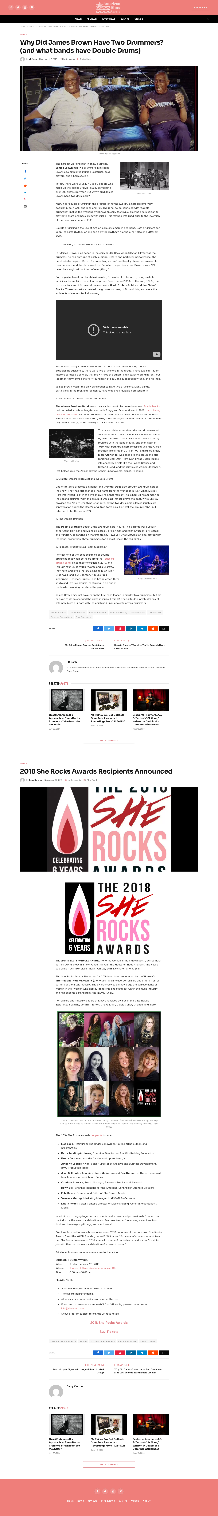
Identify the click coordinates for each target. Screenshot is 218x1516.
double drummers (97, 612)
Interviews (108, 1501)
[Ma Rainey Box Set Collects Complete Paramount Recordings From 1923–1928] (109, 700)
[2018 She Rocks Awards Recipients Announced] (109, 829)
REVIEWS (92, 19)
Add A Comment (109, 740)
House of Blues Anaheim (103, 1341)
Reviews (92, 1501)
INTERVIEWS (109, 19)
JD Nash (33, 59)
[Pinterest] (25, 199)
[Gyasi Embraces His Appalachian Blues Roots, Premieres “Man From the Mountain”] (67, 700)
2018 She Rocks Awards (109, 1323)
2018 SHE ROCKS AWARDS (63, 1341)
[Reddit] (25, 185)
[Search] (208, 19)
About (147, 1501)
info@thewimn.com (72, 1308)
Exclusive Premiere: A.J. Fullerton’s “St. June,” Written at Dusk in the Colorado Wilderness (147, 719)
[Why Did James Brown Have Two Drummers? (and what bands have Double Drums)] (109, 108)
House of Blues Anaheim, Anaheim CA (93, 1268)
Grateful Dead (138, 612)
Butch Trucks (152, 406)
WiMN (153, 1341)
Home (70, 1501)
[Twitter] (25, 178)
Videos (135, 1501)
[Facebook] (25, 171)
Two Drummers (83, 617)
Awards (83, 1341)
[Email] (25, 206)
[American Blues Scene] (109, 7)
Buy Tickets (109, 1332)
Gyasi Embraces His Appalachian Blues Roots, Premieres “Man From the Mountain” (64, 719)
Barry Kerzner (35, 780)
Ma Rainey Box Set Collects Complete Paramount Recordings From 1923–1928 (108, 718)
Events (123, 1501)
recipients (96, 1135)
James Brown (155, 612)
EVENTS (125, 19)
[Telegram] (25, 192)
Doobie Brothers (78, 612)
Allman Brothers (58, 612)
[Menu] (10, 19)
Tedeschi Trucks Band (61, 617)
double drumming (118, 612)
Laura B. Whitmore (127, 1341)
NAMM (143, 1341)
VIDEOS (139, 19)
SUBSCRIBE (200, 7)
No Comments (68, 59)
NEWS (78, 19)
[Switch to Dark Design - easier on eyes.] (203, 19)
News (23, 34)
